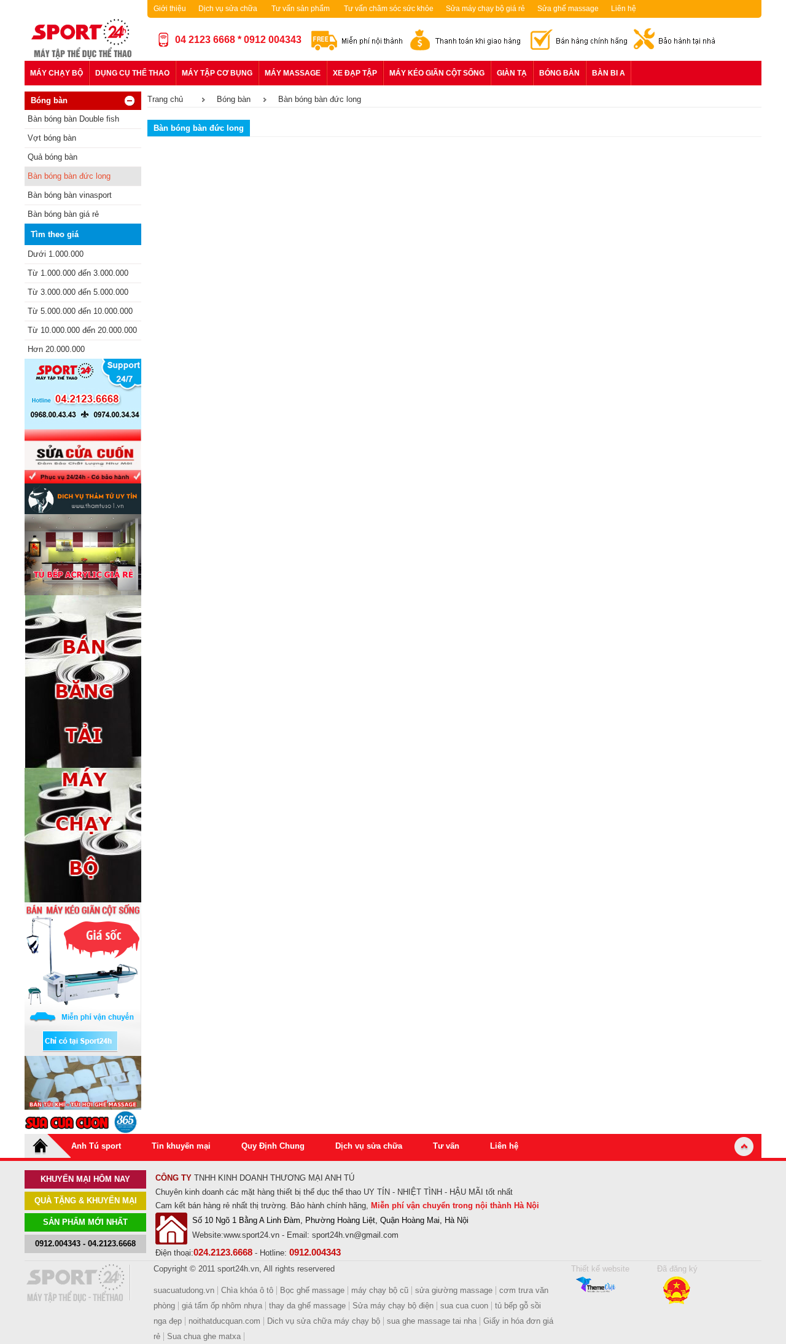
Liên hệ (623, 8)
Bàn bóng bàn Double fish (73, 118)
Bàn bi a (608, 73)
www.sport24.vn (251, 1235)
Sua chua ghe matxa (204, 1336)
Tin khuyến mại (181, 1146)
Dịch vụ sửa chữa (227, 8)
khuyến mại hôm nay (85, 1179)
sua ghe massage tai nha (432, 1321)
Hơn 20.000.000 (56, 349)
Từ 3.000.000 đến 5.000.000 (78, 292)
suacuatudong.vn (184, 1290)
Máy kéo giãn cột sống (436, 73)
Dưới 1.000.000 (56, 254)
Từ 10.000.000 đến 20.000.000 (82, 330)
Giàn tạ (512, 73)
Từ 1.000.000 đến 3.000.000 (78, 273)
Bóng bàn (559, 73)
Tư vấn (446, 1146)
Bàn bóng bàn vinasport (70, 195)
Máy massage (293, 73)
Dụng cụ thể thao (132, 73)
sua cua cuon (464, 1305)
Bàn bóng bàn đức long (69, 176)
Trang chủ (165, 99)
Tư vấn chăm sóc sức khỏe (389, 8)
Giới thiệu (170, 8)
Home (48, 1146)
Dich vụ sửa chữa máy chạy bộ (323, 1321)
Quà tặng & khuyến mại (85, 1200)
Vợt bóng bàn (52, 138)
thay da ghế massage (307, 1305)
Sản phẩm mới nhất (85, 1222)
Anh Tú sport (96, 1146)
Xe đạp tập (355, 73)
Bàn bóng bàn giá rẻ (63, 214)
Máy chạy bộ (56, 73)
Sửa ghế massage (568, 8)
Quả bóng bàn (52, 157)
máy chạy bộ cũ (379, 1290)
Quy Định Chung (273, 1146)
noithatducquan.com (224, 1321)
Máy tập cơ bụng (217, 73)
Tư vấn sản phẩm (300, 8)
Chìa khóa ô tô (247, 1290)
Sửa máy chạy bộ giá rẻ (485, 8)
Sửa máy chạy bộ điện (393, 1305)
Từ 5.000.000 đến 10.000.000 (80, 311)
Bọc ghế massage (312, 1290)
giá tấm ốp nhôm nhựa (222, 1305)
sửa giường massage (453, 1290)
